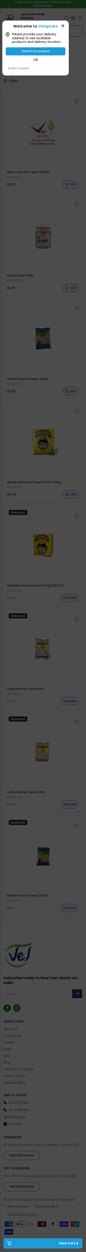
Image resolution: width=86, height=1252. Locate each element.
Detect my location (36, 51)
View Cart (67, 1243)
